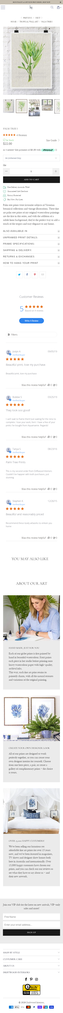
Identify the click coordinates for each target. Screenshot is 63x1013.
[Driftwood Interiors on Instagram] (36, 980)
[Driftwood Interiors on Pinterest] (31, 980)
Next (38, 18)
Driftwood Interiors (35, 1003)
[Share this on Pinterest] (35, 274)
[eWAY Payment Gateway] (31, 994)
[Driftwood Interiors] (31, 7)
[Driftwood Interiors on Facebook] (26, 980)
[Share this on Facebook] (27, 274)
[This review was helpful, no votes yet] (49, 385)
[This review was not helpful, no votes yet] (54, 385)
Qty (4, 165)
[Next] (57, 61)
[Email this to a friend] (43, 274)
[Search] (52, 7)
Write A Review (31, 320)
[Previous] (5, 61)
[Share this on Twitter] (19, 274)
